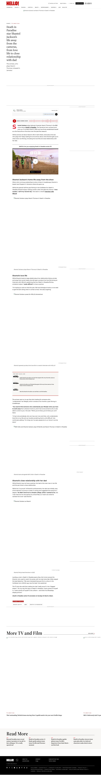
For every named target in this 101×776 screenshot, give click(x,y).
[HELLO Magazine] (13, 3)
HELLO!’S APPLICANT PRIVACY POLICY (78, 769)
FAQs (37, 761)
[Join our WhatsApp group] (26, 767)
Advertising (25, 761)
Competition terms (49, 769)
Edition (63, 3)
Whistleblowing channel (70, 767)
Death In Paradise (36, 604)
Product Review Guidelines (44, 771)
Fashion (23, 7)
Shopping (53, 7)
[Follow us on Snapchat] (19, 767)
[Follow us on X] (12, 767)
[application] (35, 161)
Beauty (36, 7)
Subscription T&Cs (53, 759)
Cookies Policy (43, 767)
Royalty (17, 7)
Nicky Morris (19, 110)
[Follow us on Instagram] (7, 767)
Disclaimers (34, 767)
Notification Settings (37, 769)
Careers (33, 771)
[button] (35, 161)
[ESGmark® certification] (16, 760)
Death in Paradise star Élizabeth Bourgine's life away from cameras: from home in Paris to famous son (37, 385)
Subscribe (79, 3)
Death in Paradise (31, 127)
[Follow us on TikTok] (14, 767)
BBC (26, 604)
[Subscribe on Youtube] (17, 767)
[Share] (56, 114)
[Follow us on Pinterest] (21, 767)
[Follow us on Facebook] (9, 767)
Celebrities (9, 7)
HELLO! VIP (64, 7)
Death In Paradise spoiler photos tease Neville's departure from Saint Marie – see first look (60, 742)
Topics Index (52, 761)
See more (90, 633)
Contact (38, 759)
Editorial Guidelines (62, 769)
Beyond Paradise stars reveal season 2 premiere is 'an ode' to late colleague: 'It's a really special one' (16, 742)
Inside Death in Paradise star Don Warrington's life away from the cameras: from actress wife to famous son (37, 378)
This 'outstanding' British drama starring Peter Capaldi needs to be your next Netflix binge (34, 715)
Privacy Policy (82, 767)
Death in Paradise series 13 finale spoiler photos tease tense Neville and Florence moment (37, 742)
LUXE (59, 7)
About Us (24, 759)
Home (8, 23)
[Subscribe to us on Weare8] (24, 767)
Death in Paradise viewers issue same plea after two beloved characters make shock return (83, 741)
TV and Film (15, 23)
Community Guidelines (55, 767)
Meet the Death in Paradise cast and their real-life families (33, 391)
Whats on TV (17, 604)
